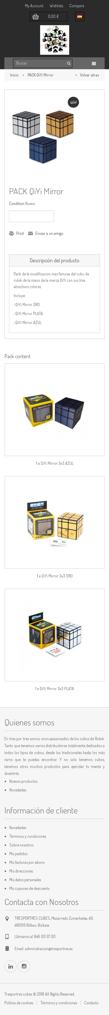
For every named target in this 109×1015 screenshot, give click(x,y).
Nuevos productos (23, 781)
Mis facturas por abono (27, 862)
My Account (34, 5)
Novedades (17, 789)
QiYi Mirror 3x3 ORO (57, 575)
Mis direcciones (21, 870)
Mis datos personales (25, 879)
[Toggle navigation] (94, 63)
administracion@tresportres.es (48, 948)
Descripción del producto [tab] (54, 260)
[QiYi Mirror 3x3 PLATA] (55, 635)
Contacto (91, 1002)
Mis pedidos (18, 853)
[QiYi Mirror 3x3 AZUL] (55, 409)
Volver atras (89, 74)
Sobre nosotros (21, 844)
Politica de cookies (18, 1002)
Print (20, 233)
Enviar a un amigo (49, 233)
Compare (76, 5)
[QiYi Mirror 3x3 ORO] (55, 522)
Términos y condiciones (27, 836)
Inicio (14, 74)
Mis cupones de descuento (29, 888)
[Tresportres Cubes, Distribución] (54, 40)
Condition (16, 203)
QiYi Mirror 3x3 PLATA (57, 688)
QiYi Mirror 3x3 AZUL (57, 463)
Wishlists (56, 5)
